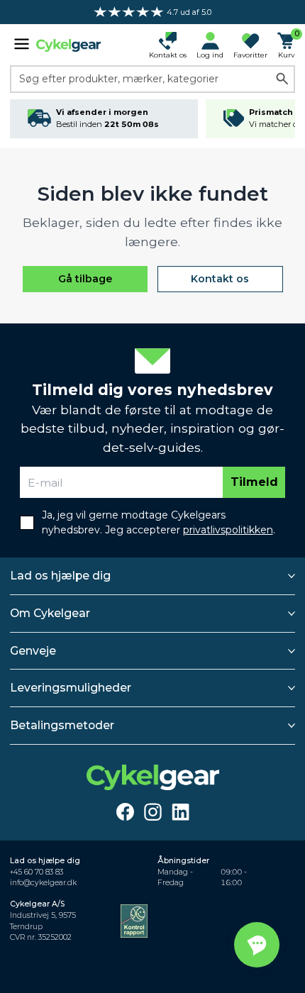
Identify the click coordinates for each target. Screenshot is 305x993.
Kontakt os (220, 278)
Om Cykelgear (50, 613)
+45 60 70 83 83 (36, 872)
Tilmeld (254, 482)
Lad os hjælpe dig (60, 575)
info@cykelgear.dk (43, 882)
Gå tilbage (85, 278)
